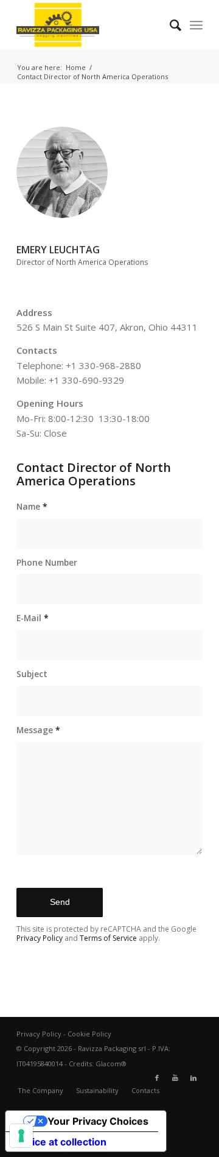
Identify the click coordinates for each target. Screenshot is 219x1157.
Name (31, 506)
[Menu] (196, 25)
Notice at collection (60, 1142)
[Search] (169, 25)
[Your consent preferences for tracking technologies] (21, 1135)
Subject (31, 674)
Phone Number (46, 562)
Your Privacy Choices (97, 1121)
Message (38, 730)
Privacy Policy (39, 938)
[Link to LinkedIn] (193, 1078)
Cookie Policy (89, 1033)
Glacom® (111, 1063)
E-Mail (32, 618)
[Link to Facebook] (157, 1078)
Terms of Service (108, 938)
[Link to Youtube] (175, 1078)
